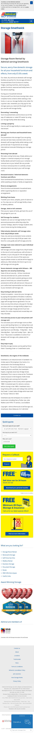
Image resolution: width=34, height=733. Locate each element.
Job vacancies (17, 674)
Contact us (17, 415)
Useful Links (7, 576)
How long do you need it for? (10, 432)
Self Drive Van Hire (9, 558)
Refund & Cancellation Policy (17, 670)
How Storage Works (17, 677)
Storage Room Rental (10, 552)
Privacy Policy (17, 681)
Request (6, 464)
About (17, 652)
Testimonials (17, 659)
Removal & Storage (9, 555)
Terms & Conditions (17, 666)
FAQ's (17, 663)
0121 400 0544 (9, 20)
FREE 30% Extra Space (10, 573)
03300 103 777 (13, 22)
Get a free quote (9, 446)
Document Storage (9, 567)
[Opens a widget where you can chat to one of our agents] (22, 723)
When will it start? (7, 439)
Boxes (5, 570)
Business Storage (8, 564)
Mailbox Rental (7, 561)
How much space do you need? (11, 426)
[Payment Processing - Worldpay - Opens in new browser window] (8, 721)
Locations (17, 655)
